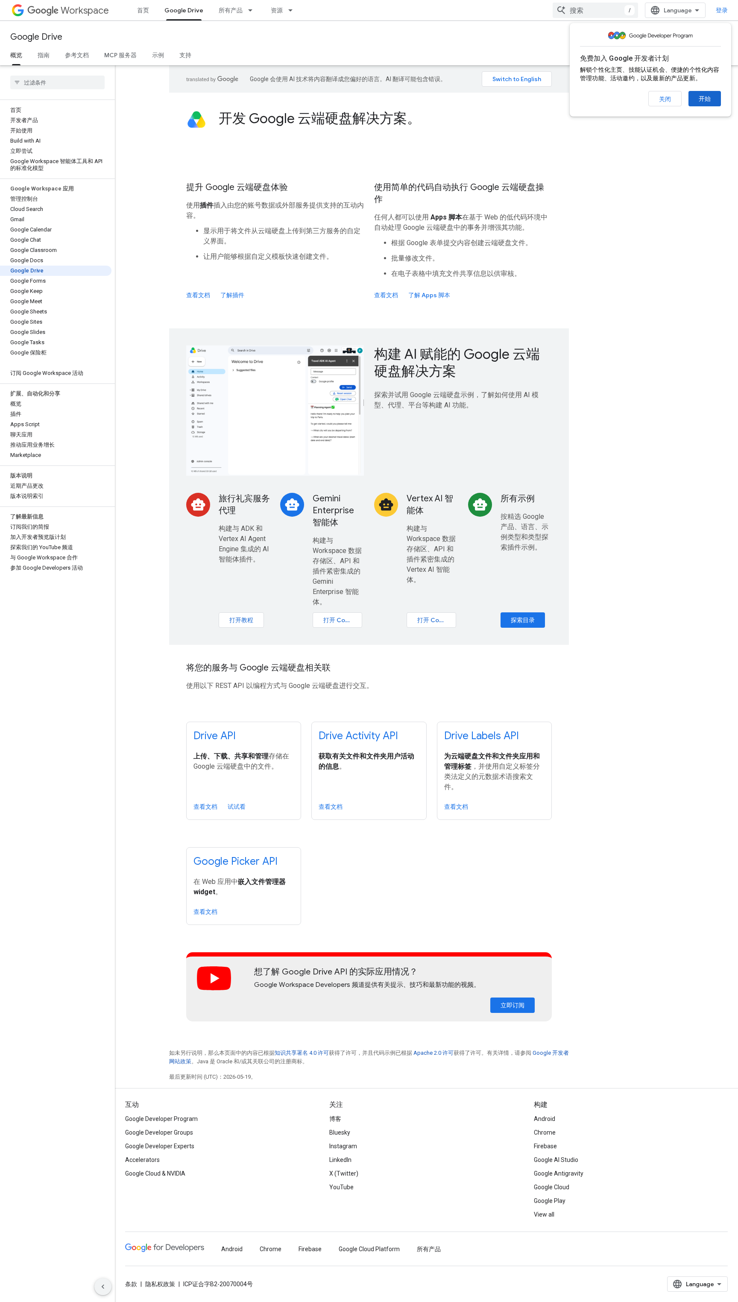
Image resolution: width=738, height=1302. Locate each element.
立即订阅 (512, 1005)
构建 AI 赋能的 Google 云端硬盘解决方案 (457, 362)
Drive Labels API (481, 735)
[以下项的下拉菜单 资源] (293, 10)
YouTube (341, 1187)
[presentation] (385, 118)
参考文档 (77, 55)
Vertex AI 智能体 (430, 504)
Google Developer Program (161, 1118)
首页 (143, 10)
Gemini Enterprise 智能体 (333, 510)
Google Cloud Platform (369, 1249)
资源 (277, 10)
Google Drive (183, 10)
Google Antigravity (558, 1173)
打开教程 (241, 620)
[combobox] (595, 10)
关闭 (665, 99)
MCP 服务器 (120, 55)
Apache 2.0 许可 (433, 1053)
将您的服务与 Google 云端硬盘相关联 (258, 667)
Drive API (214, 735)
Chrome (545, 1132)
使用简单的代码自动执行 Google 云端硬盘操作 (459, 193)
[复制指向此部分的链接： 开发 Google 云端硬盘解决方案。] (432, 119)
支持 (185, 55)
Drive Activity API (358, 735)
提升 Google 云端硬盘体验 (237, 187)
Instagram (343, 1146)
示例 (158, 55)
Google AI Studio (556, 1159)
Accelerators (142, 1159)
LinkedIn (340, 1159)
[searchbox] (57, 82)
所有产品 (231, 10)
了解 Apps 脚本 (429, 295)
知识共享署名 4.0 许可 (302, 1053)
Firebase (545, 1146)
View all (544, 1214)
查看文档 (198, 295)
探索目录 (523, 620)
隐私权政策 (160, 1284)
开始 (705, 98)
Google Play (549, 1200)
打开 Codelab (342, 620)
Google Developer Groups (159, 1132)
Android (544, 1118)
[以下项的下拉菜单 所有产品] (253, 10)
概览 (16, 55)
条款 (131, 1284)
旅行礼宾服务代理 (244, 504)
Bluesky (339, 1132)
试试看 (237, 806)
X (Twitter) (343, 1173)
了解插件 (232, 295)
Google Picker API (235, 861)
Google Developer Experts (159, 1146)
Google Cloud (551, 1187)
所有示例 (518, 498)
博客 (335, 1118)
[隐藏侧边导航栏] (102, 1286)
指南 (44, 55)
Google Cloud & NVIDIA (155, 1173)
